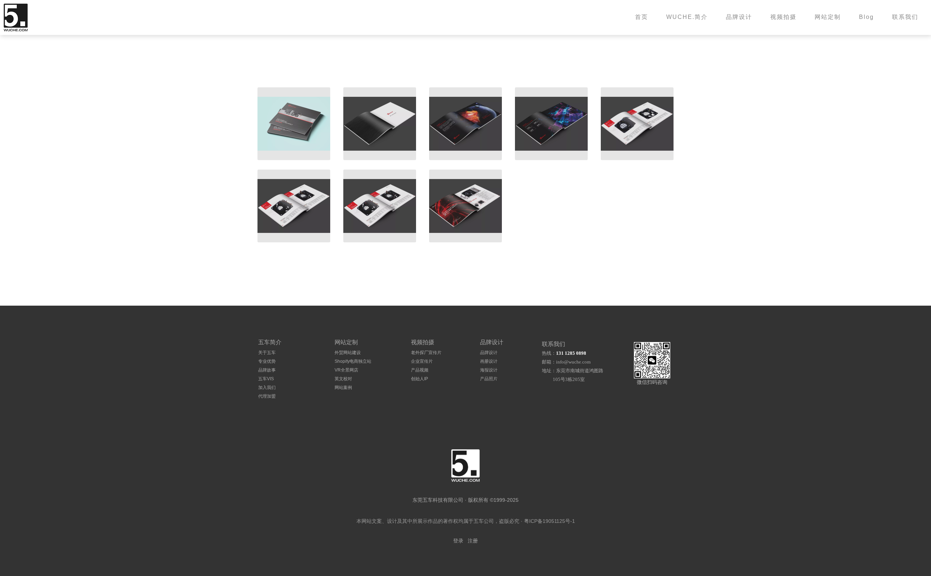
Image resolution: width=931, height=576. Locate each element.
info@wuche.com (573, 362)
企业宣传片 (422, 361)
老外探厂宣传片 (426, 352)
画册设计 (489, 361)
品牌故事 (267, 370)
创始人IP (419, 378)
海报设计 (489, 370)
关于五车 (267, 352)
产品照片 (489, 378)
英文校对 (343, 378)
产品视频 (419, 370)
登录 (458, 541)
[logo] (465, 465)
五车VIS (266, 378)
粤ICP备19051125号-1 (549, 521)
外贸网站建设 (348, 352)
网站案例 (343, 387)
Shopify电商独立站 (353, 361)
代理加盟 (267, 396)
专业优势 (267, 361)
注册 (473, 541)
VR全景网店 (346, 370)
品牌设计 (489, 352)
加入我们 (267, 387)
